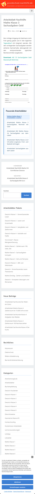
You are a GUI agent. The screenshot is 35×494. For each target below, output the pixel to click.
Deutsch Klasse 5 (10, 410)
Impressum (28, 491)
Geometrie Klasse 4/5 (12, 418)
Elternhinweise (10, 414)
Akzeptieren (17, 477)
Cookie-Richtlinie (8, 491)
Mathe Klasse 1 (10, 442)
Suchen (6, 191)
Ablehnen (17, 482)
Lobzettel (8, 438)
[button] (32, 457)
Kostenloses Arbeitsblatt (13, 426)
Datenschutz (9, 352)
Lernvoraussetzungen (12, 430)
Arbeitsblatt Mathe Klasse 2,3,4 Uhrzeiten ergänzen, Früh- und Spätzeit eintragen (17, 142)
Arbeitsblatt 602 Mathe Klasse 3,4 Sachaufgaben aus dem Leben (17, 133)
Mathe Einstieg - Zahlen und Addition (17, 276)
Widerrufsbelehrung (12, 356)
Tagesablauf (8, 43)
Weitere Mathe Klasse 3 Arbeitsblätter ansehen (14, 117)
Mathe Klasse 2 (10, 446)
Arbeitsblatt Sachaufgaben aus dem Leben (17, 150)
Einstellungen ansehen (17, 487)
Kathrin (24, 31)
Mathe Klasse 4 (10, 454)
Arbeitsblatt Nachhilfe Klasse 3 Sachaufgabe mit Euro (17, 178)
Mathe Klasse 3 (10, 450)
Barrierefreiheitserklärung (14, 360)
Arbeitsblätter (9, 383)
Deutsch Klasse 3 (10, 402)
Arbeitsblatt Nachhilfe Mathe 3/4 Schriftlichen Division (17, 168)
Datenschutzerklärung (18, 491)
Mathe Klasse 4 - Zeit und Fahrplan (16, 259)
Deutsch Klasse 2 (10, 398)
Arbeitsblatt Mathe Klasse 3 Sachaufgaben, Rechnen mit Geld (17, 124)
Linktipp (7, 434)
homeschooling (10, 422)
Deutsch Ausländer (11, 391)
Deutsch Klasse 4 (10, 406)
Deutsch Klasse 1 (10, 395)
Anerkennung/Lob (11, 379)
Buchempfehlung (11, 387)
